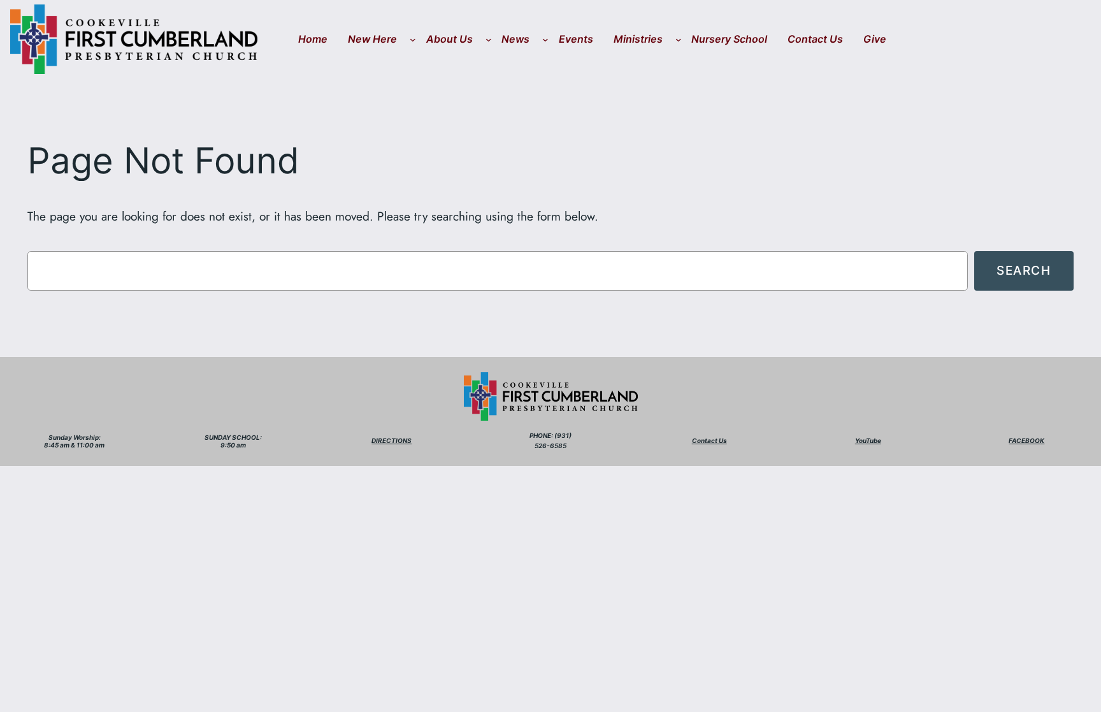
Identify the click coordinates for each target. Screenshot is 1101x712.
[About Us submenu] (489, 39)
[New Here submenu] (413, 39)
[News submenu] (545, 39)
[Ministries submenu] (678, 39)
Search (1024, 270)
